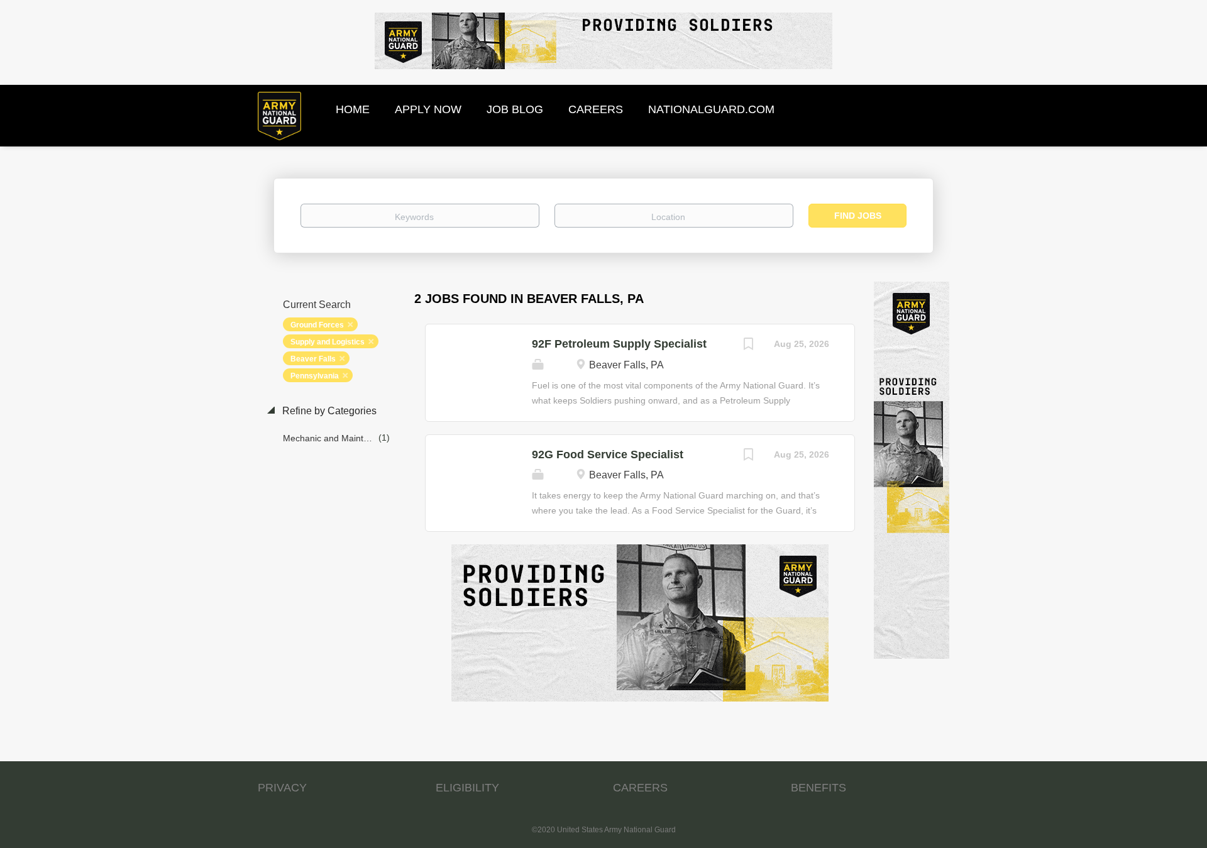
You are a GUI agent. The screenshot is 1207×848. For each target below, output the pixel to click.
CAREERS (640, 787)
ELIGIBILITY (467, 787)
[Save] (748, 345)
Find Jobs (857, 216)
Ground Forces (317, 325)
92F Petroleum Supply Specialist (619, 344)
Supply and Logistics (327, 342)
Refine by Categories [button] (328, 410)
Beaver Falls (313, 359)
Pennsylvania (314, 376)
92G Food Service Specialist (607, 454)
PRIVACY (282, 787)
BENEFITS (818, 787)
